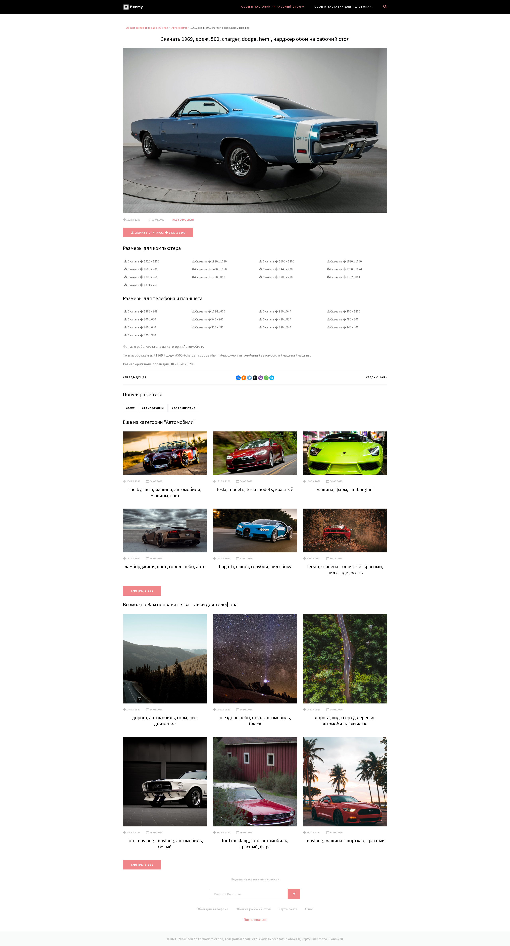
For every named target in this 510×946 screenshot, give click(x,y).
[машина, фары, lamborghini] (345, 453)
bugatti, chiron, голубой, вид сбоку (255, 566)
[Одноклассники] (243, 377)
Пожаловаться (255, 919)
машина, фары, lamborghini (345, 489)
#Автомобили (183, 219)
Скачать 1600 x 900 (142, 269)
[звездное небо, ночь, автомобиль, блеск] (255, 658)
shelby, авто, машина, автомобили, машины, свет (164, 492)
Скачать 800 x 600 (141, 319)
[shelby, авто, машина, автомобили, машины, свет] (165, 453)
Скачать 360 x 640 (141, 327)
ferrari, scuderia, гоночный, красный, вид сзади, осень (345, 569)
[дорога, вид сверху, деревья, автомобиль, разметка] (345, 658)
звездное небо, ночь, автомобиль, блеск (255, 720)
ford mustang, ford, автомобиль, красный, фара (255, 843)
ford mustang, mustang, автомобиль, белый (165, 843)
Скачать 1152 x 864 (345, 277)
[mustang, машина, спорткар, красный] (345, 781)
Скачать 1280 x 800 (210, 277)
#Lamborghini (153, 408)
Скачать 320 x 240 (276, 327)
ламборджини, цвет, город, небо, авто (165, 566)
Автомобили (179, 27)
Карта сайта (287, 909)
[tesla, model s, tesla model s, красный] (255, 453)
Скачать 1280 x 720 (277, 277)
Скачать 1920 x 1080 (211, 261)
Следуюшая (375, 377)
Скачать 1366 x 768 (142, 311)
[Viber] (260, 377)
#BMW (130, 408)
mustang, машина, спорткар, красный (345, 840)
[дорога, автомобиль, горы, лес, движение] (165, 658)
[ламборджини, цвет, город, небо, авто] (165, 530)
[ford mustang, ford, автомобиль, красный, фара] (255, 781)
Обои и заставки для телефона (342, 6)
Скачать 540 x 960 (209, 319)
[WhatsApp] (266, 377)
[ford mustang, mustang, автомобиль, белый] (165, 781)
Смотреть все (142, 590)
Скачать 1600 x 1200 (278, 261)
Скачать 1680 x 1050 (346, 261)
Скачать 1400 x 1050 (211, 269)
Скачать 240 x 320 (141, 335)
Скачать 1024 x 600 (210, 311)
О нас (309, 909)
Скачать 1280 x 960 (142, 277)
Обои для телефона (212, 909)
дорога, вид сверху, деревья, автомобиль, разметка (345, 720)
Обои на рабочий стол (253, 909)
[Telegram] (249, 377)
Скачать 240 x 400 (344, 327)
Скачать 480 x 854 (276, 319)
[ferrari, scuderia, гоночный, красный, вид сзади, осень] (345, 530)
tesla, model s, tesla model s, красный (255, 489)
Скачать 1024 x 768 (142, 285)
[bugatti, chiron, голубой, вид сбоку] (255, 530)
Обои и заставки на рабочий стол (271, 6)
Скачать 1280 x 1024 (346, 269)
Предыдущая (136, 377)
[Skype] (271, 377)
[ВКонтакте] (238, 377)
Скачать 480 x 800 (344, 319)
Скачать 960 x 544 (276, 311)
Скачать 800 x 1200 (345, 311)
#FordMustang (184, 408)
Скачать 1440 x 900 (277, 269)
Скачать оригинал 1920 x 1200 (159, 232)
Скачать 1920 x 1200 (143, 261)
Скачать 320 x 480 (209, 327)
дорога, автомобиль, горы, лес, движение (165, 720)
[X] (255, 377)
